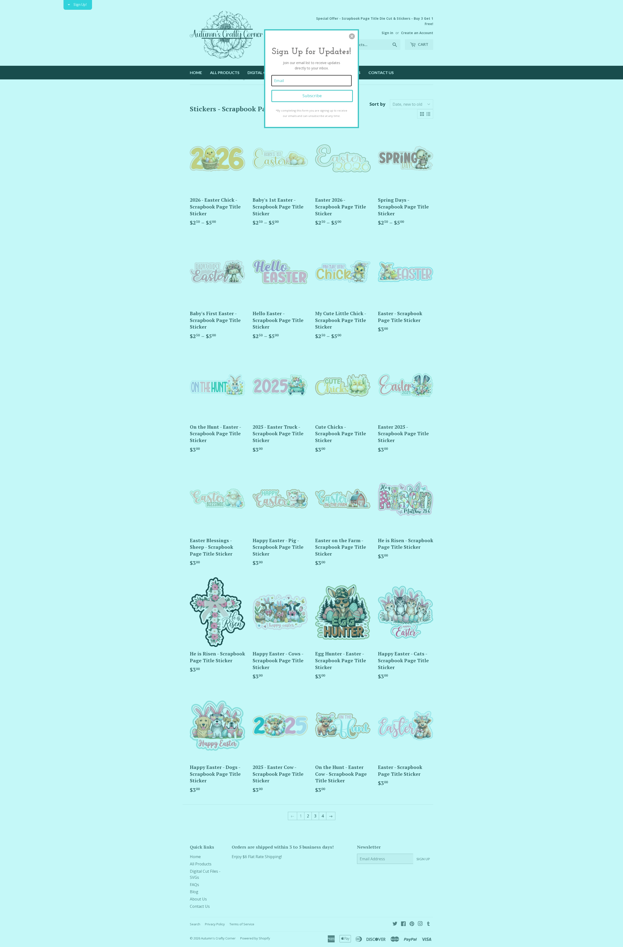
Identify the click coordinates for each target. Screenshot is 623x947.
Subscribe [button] (312, 95)
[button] (352, 36)
